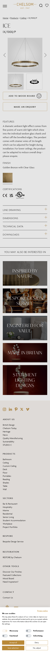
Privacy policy (42, 611)
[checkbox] (5, 630)
